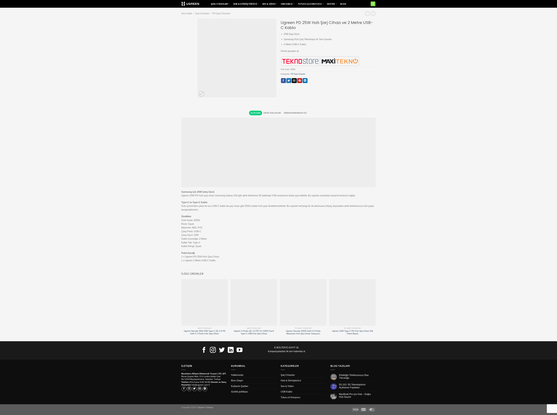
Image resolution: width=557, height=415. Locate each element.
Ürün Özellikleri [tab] (272, 113)
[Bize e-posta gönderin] (199, 388)
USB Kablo (287, 3)
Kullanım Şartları (239, 386)
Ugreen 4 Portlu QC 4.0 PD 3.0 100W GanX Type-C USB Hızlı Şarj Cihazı (254, 332)
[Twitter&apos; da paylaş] (288, 80)
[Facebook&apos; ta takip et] (204, 350)
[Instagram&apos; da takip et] (213, 350)
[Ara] (373, 3)
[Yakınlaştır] (201, 94)
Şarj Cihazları (219, 3)
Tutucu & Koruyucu (310, 3)
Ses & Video (269, 3)
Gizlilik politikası (239, 391)
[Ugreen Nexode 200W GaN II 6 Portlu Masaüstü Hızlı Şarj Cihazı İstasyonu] (303, 302)
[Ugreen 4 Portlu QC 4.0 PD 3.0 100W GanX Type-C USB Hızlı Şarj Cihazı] (254, 302)
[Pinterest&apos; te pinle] (299, 80)
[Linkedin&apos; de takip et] (231, 350)
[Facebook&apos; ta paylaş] (283, 80)
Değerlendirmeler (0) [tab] (295, 113)
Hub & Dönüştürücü (245, 3)
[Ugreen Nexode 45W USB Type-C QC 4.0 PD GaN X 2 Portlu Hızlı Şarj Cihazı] (204, 302)
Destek (331, 3)
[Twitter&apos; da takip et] (222, 350)
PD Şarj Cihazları (221, 13)
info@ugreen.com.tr (201, 385)
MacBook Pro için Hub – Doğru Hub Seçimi (355, 395)
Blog (343, 3)
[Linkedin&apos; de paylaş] (305, 80)
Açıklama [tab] (255, 113)
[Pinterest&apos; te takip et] (204, 388)
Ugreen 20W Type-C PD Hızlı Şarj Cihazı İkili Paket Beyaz (352, 332)
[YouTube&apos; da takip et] (240, 350)
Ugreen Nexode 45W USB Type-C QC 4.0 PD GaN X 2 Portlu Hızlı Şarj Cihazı (204, 332)
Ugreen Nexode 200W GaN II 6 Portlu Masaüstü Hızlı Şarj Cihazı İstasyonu (303, 332)
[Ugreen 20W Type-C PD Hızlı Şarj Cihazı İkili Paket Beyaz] (352, 302)
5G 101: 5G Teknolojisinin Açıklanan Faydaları (352, 386)
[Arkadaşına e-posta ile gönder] (294, 80)
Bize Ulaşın (237, 380)
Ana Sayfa (186, 13)
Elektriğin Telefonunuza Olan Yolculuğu (354, 376)
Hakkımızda (237, 375)
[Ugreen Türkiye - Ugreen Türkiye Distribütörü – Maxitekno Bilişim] (190, 3)
